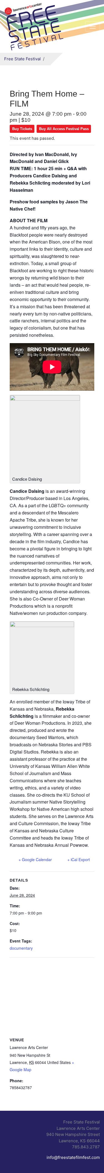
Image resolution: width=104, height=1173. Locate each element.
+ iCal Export (78, 859)
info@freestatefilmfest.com (73, 1157)
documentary (21, 948)
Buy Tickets (22, 129)
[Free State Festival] (34, 25)
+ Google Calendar (35, 859)
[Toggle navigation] (92, 26)
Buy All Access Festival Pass (64, 129)
